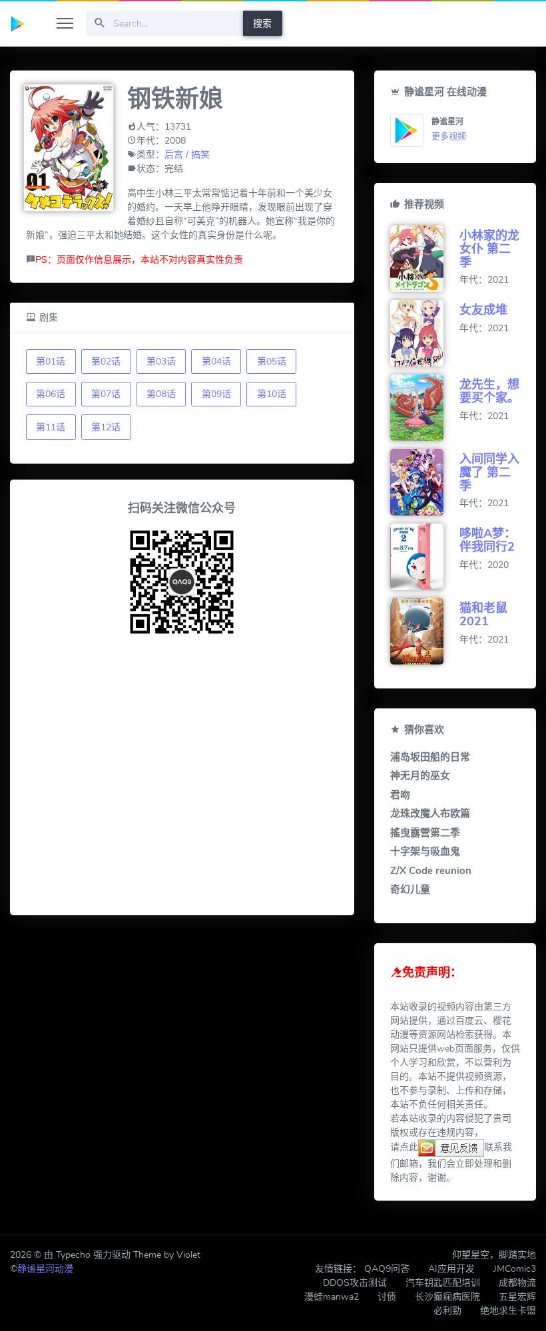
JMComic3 (514, 1268)
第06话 (50, 394)
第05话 (271, 361)
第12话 (106, 427)
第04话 (216, 361)
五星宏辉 (517, 1296)
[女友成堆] (424, 333)
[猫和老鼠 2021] (424, 631)
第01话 (50, 361)
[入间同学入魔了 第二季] (424, 482)
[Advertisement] (182, 777)
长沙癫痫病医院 (447, 1296)
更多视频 (448, 136)
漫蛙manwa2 (331, 1296)
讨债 (387, 1296)
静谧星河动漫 (45, 1268)
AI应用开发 (451, 1268)
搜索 (262, 23)
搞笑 (200, 154)
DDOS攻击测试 (355, 1282)
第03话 (161, 361)
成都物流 (517, 1282)
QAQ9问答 (387, 1268)
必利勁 (447, 1310)
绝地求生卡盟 (508, 1310)
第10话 (271, 394)
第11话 (50, 427)
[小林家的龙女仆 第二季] (424, 258)
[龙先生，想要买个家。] (424, 407)
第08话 (161, 394)
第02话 (106, 361)
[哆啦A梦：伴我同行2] (424, 556)
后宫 (173, 154)
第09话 (216, 394)
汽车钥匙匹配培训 (443, 1282)
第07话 (106, 394)
